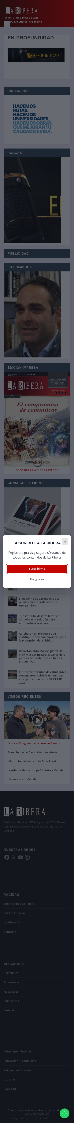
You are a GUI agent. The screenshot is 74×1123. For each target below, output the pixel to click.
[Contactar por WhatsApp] (64, 1113)
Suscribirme (37, 568)
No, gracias (37, 579)
